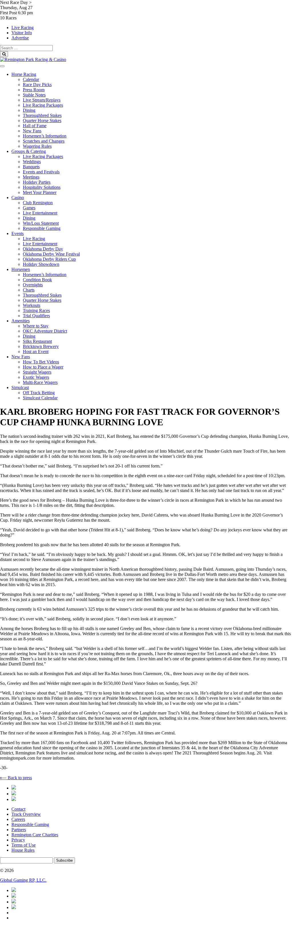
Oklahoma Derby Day (43, 248)
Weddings (32, 161)
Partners (18, 829)
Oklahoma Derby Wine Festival (51, 254)
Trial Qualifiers (36, 315)
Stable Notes (34, 94)
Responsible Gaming (41, 228)
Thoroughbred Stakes (42, 115)
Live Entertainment (40, 212)
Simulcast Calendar (40, 397)
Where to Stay (35, 325)
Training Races (36, 310)
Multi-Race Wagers (40, 382)
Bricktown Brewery (41, 346)
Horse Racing (23, 74)
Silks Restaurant (37, 341)
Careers (18, 819)
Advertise (20, 37)
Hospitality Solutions (41, 187)
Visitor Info (21, 32)
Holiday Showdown (41, 264)
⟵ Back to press (16, 777)
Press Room (33, 89)
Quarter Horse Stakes (42, 120)
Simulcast (20, 387)
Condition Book (37, 279)
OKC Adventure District (45, 331)
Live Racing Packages (43, 105)
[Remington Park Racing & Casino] (33, 59)
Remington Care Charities (34, 834)
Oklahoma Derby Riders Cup (49, 259)
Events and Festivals (41, 171)
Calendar (31, 79)
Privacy (18, 839)
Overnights (33, 284)
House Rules (23, 850)
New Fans (32, 130)
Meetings (31, 177)
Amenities (20, 320)
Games (29, 207)
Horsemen (20, 269)
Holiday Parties (36, 182)
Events (17, 233)
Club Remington (38, 202)
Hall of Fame (34, 125)
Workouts (31, 305)
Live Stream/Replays (41, 100)
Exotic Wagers (36, 377)
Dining (29, 110)
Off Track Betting (39, 392)
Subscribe (64, 860)
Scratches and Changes (43, 141)
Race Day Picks (37, 84)
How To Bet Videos (41, 361)
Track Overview (26, 814)
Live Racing (22, 27)
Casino (17, 197)
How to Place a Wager (43, 367)
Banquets (31, 166)
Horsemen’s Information (44, 135)
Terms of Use (23, 845)
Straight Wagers (37, 372)
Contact (18, 809)
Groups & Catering (28, 151)
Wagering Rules (37, 146)
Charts (29, 290)
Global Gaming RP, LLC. (23, 880)
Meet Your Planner (39, 192)
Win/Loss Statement (41, 223)
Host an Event (35, 351)
